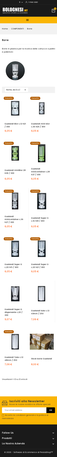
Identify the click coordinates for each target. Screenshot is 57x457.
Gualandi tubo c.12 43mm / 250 (40, 312)
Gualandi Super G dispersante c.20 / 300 (13, 312)
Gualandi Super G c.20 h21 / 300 (40, 266)
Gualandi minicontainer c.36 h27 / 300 (14, 219)
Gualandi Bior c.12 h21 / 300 (15, 125)
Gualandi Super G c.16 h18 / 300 (40, 219)
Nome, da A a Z (16, 89)
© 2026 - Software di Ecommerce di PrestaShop (28, 452)
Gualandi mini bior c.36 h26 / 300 (40, 125)
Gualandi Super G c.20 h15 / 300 (13, 266)
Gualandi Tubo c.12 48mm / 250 (14, 358)
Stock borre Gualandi (41, 359)
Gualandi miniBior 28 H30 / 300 (15, 171)
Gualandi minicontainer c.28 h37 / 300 (40, 172)
